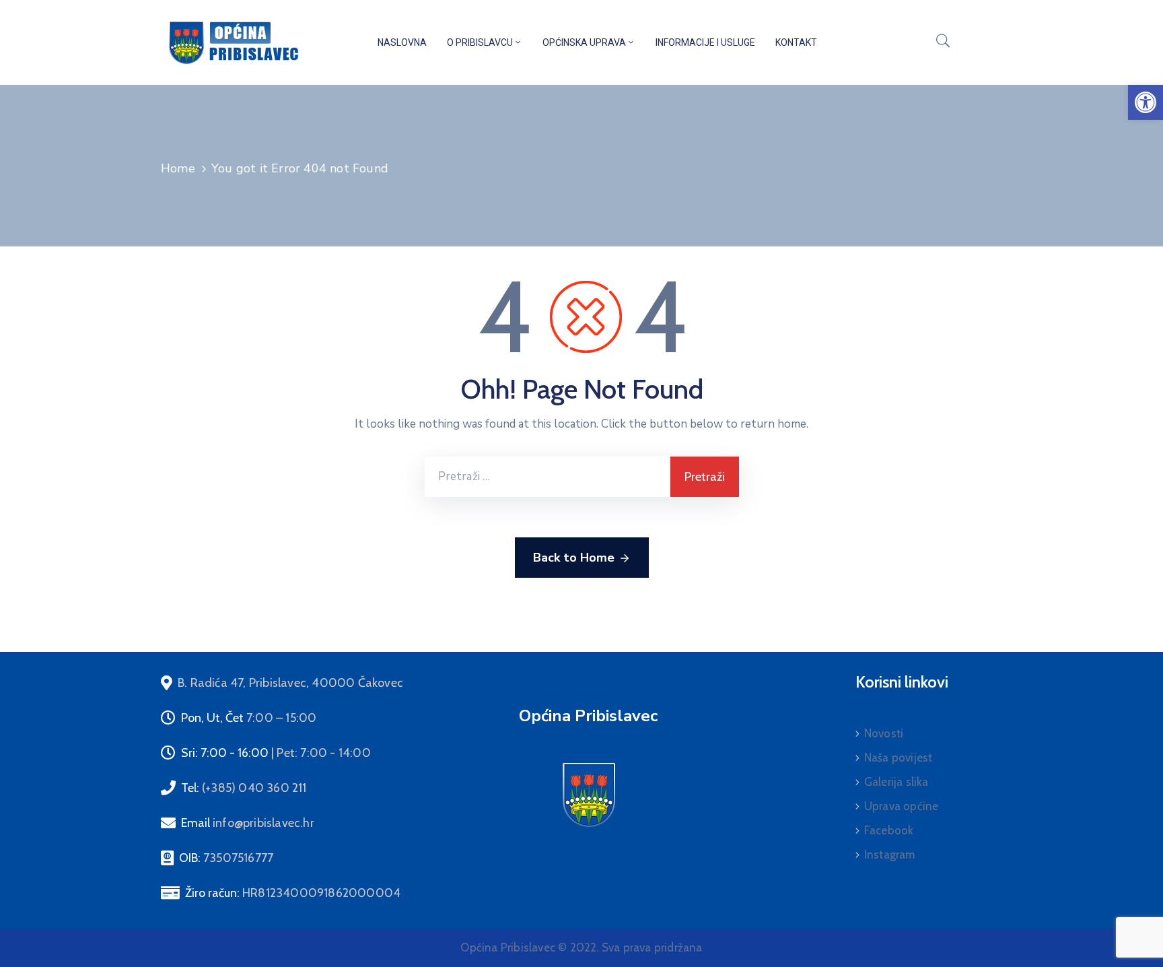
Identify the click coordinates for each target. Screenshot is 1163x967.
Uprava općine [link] (901, 806)
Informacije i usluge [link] (705, 42)
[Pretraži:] (547, 477)
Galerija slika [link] (896, 782)
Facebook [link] (889, 830)
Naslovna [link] (402, 42)
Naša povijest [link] (898, 757)
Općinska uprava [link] (584, 42)
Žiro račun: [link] (292, 893)
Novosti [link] (883, 733)
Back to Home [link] (573, 557)
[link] (1145, 102)
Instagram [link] (889, 854)
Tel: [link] (244, 787)
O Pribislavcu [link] (480, 42)
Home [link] (178, 168)
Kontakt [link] (796, 42)
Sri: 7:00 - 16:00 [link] (276, 752)
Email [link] (247, 822)
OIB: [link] (226, 858)
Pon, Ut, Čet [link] (248, 717)
